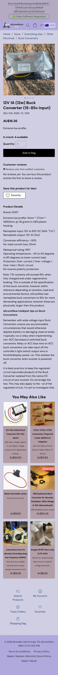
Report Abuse (29, 660)
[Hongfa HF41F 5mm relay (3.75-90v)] (42, 533)
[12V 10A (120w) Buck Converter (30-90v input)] (15, 414)
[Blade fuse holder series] (15, 478)
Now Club (13, 3)
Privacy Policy (42, 651)
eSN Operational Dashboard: (29, 11)
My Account (40, 596)
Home (6, 34)
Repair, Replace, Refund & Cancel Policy (29, 656)
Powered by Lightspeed (29, 666)
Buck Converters (28, 38)
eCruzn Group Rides (31, 7)
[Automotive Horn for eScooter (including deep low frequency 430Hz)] (15, 533)
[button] (29, 16)
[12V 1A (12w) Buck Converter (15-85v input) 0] (29, 69)
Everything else (33, 34)
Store (17, 34)
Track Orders (18, 611)
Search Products (18, 597)
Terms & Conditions (19, 651)
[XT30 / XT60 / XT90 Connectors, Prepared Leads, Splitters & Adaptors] (42, 414)
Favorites (40, 611)
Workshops (26, 3)
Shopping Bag (18, 623)
